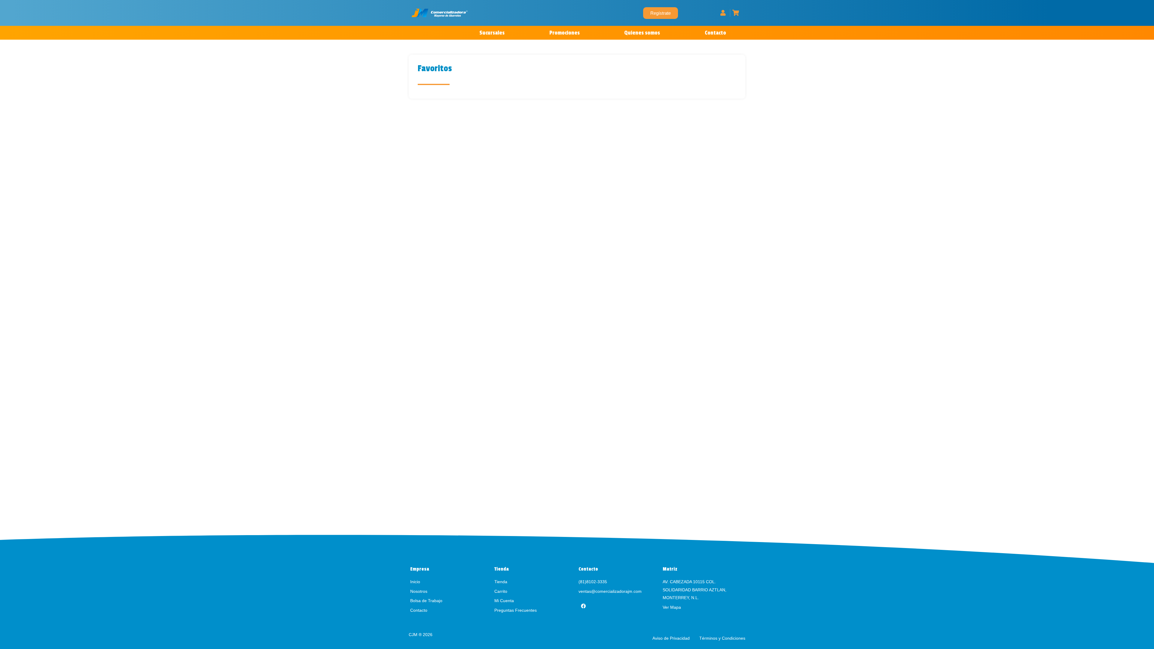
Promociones (564, 32)
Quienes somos (642, 32)
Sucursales (492, 32)
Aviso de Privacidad (671, 638)
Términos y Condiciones (722, 638)
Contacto (715, 32)
